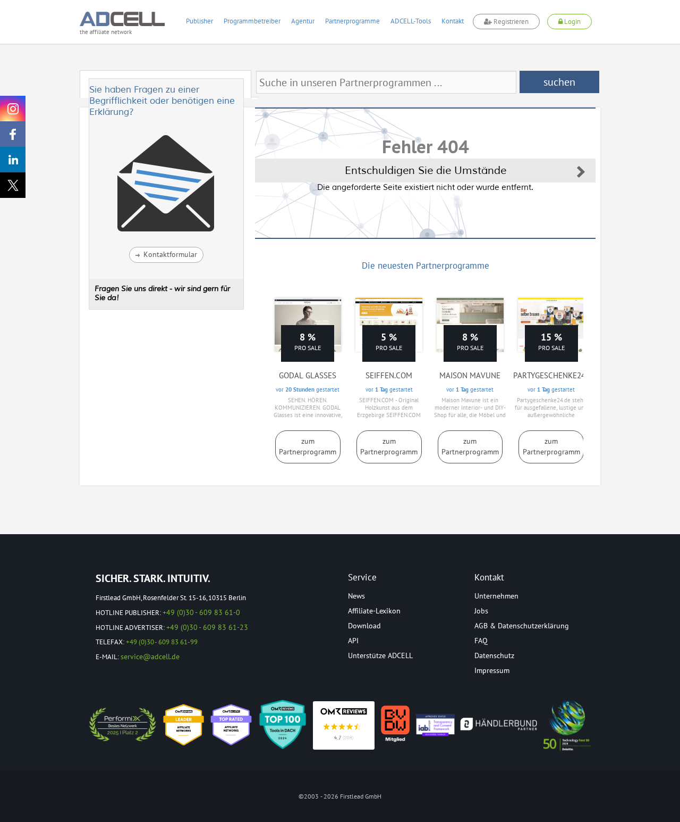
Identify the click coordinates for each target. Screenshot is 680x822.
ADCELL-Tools (410, 21)
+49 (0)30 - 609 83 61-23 (207, 627)
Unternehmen (496, 596)
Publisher (199, 21)
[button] (166, 255)
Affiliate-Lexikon (374, 611)
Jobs (481, 611)
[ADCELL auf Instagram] (13, 108)
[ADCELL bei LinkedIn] (13, 159)
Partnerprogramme (352, 21)
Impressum (491, 670)
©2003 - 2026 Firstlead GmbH (340, 796)
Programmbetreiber (252, 21)
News (356, 596)
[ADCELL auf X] (13, 185)
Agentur (302, 21)
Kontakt (452, 21)
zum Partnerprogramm (307, 446)
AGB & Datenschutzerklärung (521, 625)
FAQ (481, 640)
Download (364, 625)
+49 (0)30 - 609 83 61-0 (201, 612)
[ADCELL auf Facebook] (13, 134)
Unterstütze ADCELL (380, 655)
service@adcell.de (150, 656)
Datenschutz (494, 655)
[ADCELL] (344, 725)
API (353, 640)
